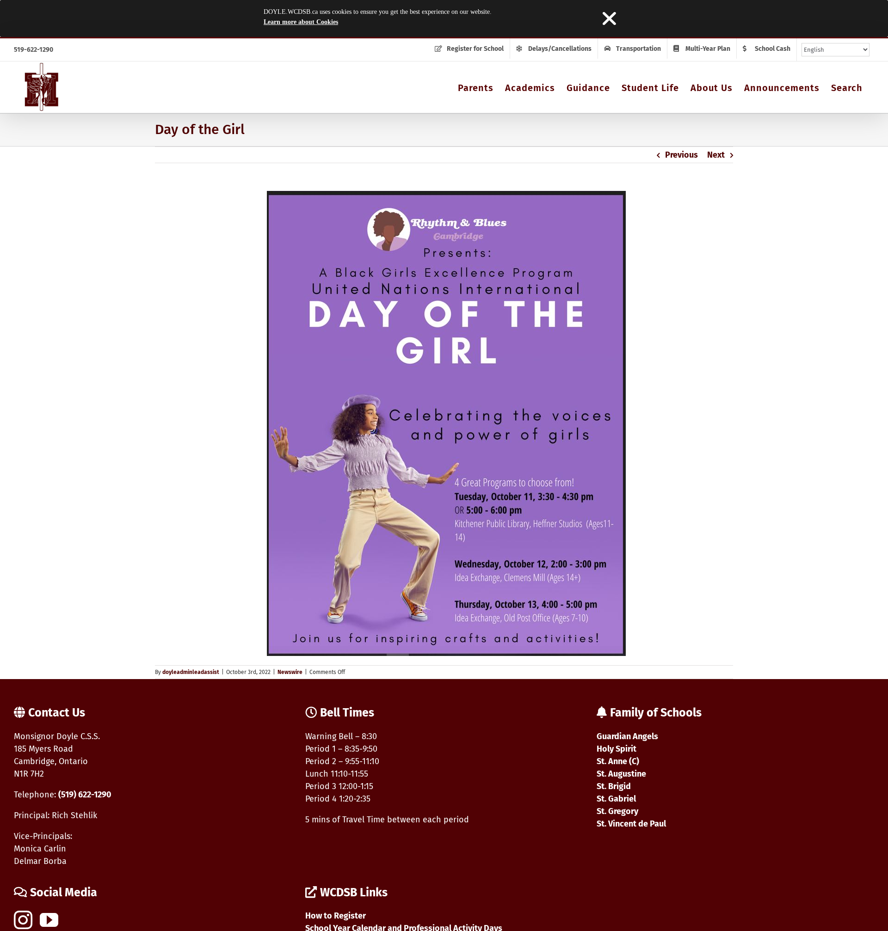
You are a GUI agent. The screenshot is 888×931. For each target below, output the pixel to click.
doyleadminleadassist (190, 672)
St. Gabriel (616, 799)
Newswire (290, 672)
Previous (681, 155)
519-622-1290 (33, 50)
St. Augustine (621, 774)
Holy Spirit (616, 749)
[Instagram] (23, 920)
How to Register (335, 916)
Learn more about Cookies (301, 21)
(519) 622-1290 (84, 795)
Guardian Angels (627, 736)
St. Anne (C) (618, 761)
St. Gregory (617, 811)
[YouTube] (49, 920)
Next (716, 155)
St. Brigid (614, 786)
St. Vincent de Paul (631, 824)
